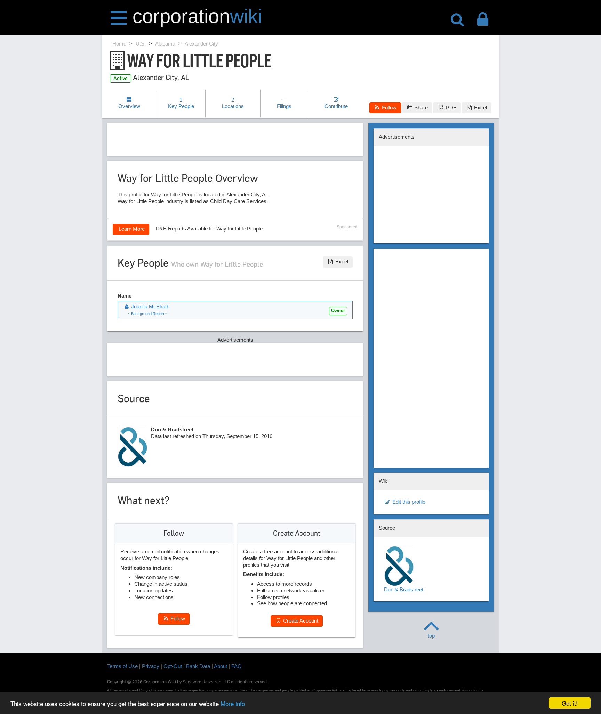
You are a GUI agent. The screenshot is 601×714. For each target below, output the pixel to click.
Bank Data (198, 666)
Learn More (131, 229)
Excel (480, 108)
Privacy (150, 666)
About (220, 666)
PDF (450, 108)
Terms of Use (122, 666)
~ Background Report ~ (147, 313)
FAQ (236, 666)
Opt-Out (172, 666)
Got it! (570, 703)
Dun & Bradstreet (403, 589)
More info (233, 703)
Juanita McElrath (149, 306)
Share (420, 108)
